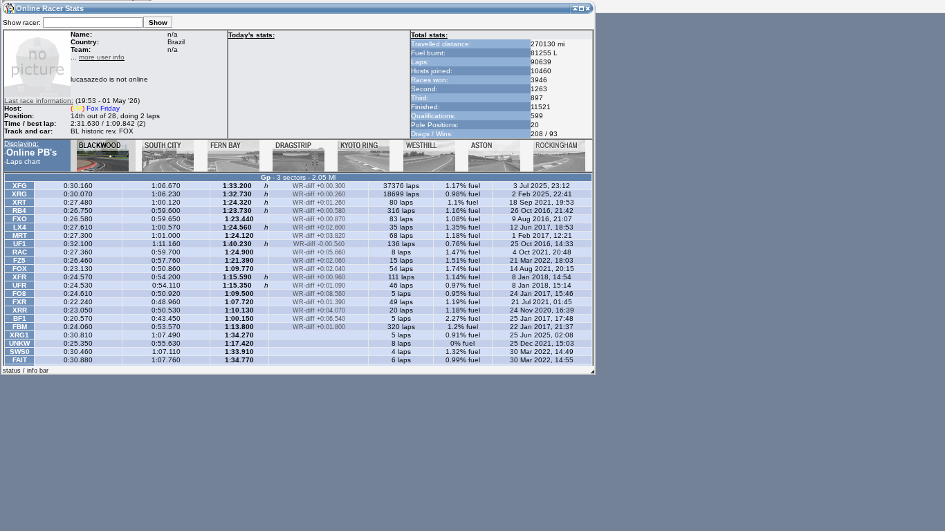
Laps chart (23, 161)
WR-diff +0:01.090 (319, 285)
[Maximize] (581, 8)
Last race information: (38, 100)
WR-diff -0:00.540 (319, 244)
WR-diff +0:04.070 (319, 310)
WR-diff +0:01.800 (319, 327)
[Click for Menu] (8, 8)
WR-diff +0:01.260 (319, 202)
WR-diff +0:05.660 (319, 252)
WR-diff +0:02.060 (319, 260)
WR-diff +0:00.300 (319, 186)
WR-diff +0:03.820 (319, 235)
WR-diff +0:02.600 (319, 227)
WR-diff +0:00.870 (319, 219)
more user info (102, 57)
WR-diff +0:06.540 (319, 318)
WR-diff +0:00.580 (319, 210)
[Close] (588, 8)
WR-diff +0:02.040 (319, 269)
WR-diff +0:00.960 (319, 277)
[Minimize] (575, 8)
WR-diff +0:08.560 (319, 293)
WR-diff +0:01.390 (319, 302)
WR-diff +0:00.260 (319, 194)
